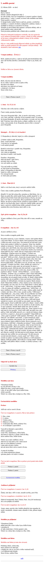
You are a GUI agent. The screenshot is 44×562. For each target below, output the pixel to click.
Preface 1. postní (13, 466)
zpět (22, 558)
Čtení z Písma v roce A (13, 97)
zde (19, 47)
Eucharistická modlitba (13, 477)
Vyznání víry (13, 366)
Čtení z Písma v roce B (13, 350)
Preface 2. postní (13, 470)
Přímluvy (13, 369)
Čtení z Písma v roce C (13, 354)
